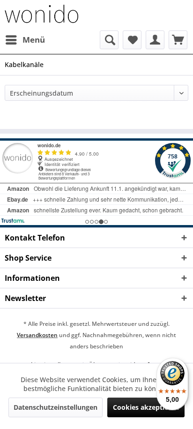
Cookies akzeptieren (146, 407)
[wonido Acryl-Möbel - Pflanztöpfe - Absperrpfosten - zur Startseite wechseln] (41, 15)
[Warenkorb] (178, 39)
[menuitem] (25, 39)
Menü (33, 39)
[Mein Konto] (155, 39)
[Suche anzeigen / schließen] (109, 39)
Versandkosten (37, 335)
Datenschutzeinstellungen (55, 407)
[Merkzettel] (132, 39)
